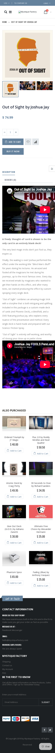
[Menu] (10, 12)
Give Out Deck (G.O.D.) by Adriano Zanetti (14, 529)
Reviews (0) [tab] (10, 179)
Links (46, 3)
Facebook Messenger (12, 630)
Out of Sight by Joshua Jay (25, 107)
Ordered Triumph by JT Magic (14, 439)
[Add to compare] (35, 142)
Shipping (6, 661)
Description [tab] (8, 171)
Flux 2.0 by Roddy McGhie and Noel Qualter (41, 440)
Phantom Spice (14, 572)
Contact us (7, 665)
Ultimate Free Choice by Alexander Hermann (41, 529)
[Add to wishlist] (28, 142)
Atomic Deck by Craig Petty (14, 484)
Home (4, 22)
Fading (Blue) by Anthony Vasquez (41, 574)
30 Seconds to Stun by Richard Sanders (41, 484)
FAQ (4, 673)
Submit (46, 702)
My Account (7, 669)
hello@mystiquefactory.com (15, 640)
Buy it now (13, 151)
